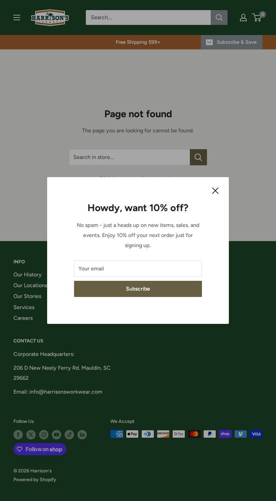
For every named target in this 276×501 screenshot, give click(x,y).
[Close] (215, 190)
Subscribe (138, 289)
